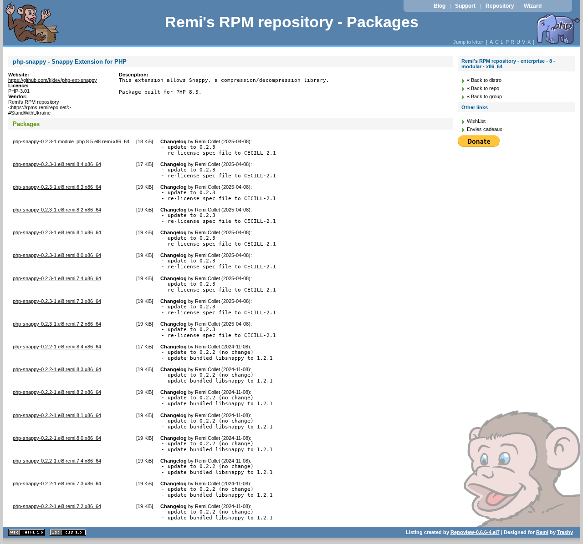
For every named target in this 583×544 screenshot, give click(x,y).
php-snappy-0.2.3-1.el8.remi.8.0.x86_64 (57, 255)
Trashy (565, 532)
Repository (500, 6)
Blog (439, 6)
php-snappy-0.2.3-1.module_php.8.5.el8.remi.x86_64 (71, 141)
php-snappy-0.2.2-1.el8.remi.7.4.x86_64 (57, 460)
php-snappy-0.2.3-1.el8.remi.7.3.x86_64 (57, 301)
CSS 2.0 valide (68, 532)
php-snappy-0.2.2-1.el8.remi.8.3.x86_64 (57, 369)
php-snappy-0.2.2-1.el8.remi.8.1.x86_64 (57, 415)
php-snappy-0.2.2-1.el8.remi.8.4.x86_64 (57, 346)
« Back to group (484, 96)
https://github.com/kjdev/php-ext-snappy (52, 80)
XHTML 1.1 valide (26, 532)
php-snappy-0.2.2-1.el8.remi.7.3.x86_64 (57, 483)
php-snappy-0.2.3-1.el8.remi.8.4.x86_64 (57, 164)
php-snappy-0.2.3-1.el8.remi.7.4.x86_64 (57, 278)
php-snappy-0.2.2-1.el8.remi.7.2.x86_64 (57, 506)
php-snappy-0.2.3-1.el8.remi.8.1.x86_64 (57, 232)
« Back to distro (484, 80)
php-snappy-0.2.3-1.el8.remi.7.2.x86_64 (57, 324)
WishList (476, 121)
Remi (542, 532)
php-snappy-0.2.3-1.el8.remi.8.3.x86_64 (57, 187)
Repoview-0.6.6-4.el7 (475, 532)
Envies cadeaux (484, 129)
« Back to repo (483, 88)
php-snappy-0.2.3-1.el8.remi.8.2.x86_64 (57, 209)
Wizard (533, 6)
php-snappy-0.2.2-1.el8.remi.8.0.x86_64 (57, 438)
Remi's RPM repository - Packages (292, 22)
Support (465, 6)
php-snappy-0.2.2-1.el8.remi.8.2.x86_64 (57, 392)
